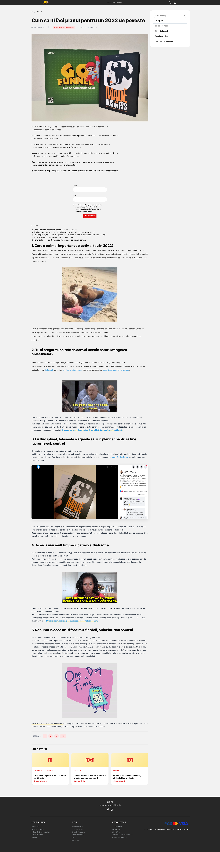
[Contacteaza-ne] (170, 2)
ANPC (74, 837)
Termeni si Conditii (38, 829)
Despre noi (35, 827)
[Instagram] (112, 810)
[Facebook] (108, 810)
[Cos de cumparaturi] (175, 2)
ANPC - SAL (75, 840)
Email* (75, 195)
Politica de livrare (37, 835)
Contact (34, 837)
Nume (75, 186)
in (50, 736)
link (63, 736)
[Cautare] (185, 15)
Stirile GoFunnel (161, 31)
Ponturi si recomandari (64, 27)
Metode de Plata (77, 827)
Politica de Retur (77, 829)
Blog (33, 12)
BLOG (119, 2)
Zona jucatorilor (161, 36)
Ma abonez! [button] (90, 216)
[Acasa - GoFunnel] (52, 2)
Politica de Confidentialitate (41, 832)
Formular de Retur (78, 835)
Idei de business (161, 26)
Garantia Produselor (78, 832)
